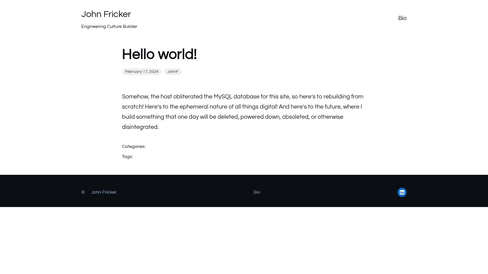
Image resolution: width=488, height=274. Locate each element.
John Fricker (106, 14)
